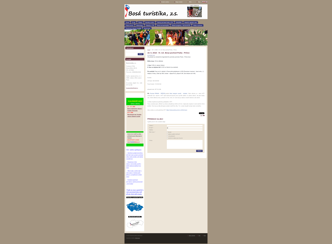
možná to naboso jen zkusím (175, 138)
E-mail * (151, 127)
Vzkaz (150, 140)
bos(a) (169, 132)
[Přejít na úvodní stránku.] (166, 12)
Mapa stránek (179, 2)
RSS (190, 2)
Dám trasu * (152, 132)
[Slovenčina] (205, 2)
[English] (207, 2)
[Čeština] (203, 2)
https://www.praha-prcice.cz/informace (176, 110)
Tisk (199, 2)
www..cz (133, 142)
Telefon (151, 130)
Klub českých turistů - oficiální (178, 93)
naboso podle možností (174, 134)
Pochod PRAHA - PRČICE (157, 93)
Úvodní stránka (165, 2)
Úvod (148, 49)
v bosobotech (171, 136)
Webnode (137, 238)
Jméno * (151, 125)
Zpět (201, 115)
